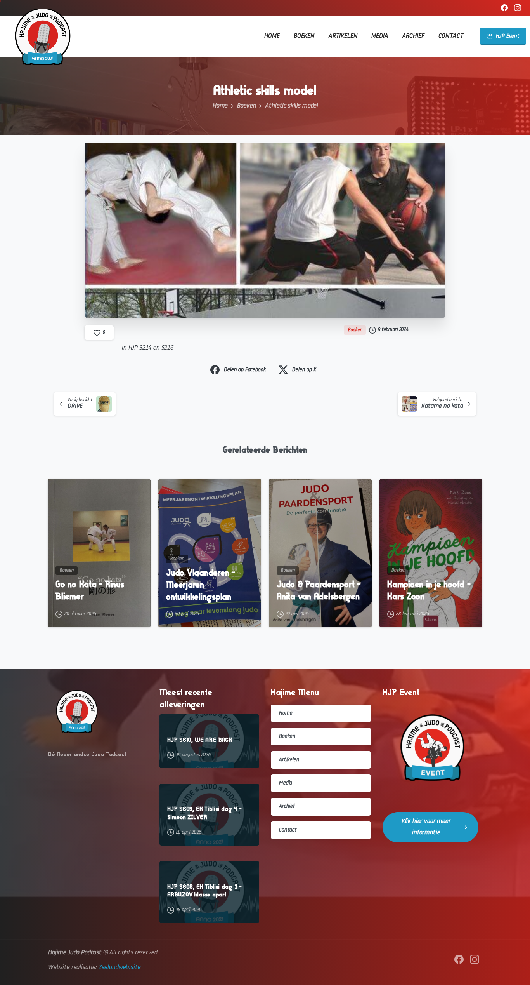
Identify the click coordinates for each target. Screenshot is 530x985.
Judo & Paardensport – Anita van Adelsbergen (318, 590)
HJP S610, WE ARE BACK (199, 740)
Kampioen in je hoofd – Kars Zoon (429, 590)
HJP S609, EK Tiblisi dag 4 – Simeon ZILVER (204, 813)
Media (285, 783)
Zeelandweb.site (119, 967)
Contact (287, 830)
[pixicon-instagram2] (474, 959)
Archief (286, 806)
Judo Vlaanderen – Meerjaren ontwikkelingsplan (200, 584)
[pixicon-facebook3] (459, 959)
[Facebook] (504, 7)
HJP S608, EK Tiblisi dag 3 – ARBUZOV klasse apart (204, 890)
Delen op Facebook (244, 370)
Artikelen (289, 760)
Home (219, 106)
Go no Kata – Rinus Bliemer (89, 590)
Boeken (246, 106)
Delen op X (303, 370)
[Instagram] (517, 7)
